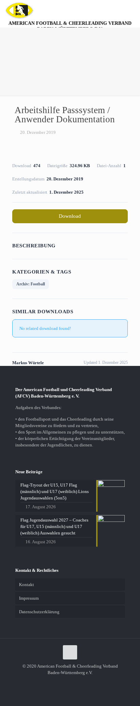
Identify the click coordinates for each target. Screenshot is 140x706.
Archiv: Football (30, 284)
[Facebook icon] (70, 682)
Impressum (29, 598)
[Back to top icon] (70, 652)
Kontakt (26, 584)
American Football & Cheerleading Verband (70, 26)
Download (70, 216)
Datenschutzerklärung (39, 611)
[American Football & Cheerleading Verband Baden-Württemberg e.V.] (19, 10)
